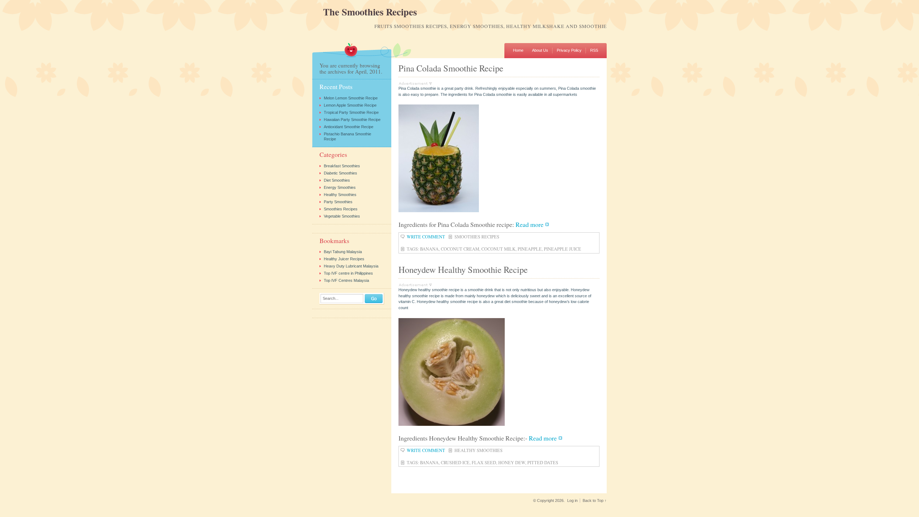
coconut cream (460, 249)
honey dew (511, 462)
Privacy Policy (569, 50)
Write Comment (426, 236)
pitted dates (542, 462)
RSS (594, 50)
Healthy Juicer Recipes (344, 259)
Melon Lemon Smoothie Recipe (351, 98)
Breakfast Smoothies (342, 166)
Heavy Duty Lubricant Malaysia (351, 266)
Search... (331, 299)
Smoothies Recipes (476, 236)
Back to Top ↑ (595, 500)
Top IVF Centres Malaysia (346, 280)
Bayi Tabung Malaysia (343, 252)
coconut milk (498, 249)
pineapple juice (562, 249)
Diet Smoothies (337, 180)
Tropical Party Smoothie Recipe (351, 112)
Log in (572, 500)
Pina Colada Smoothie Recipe (450, 68)
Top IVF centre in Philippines (348, 273)
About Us (540, 50)
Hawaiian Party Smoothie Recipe (352, 119)
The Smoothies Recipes (370, 12)
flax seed (484, 462)
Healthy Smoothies (478, 450)
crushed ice (455, 462)
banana (429, 249)
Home (518, 50)
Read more (530, 224)
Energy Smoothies (340, 187)
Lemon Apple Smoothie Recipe (350, 105)
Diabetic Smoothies (340, 173)
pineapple (530, 249)
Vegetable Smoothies (342, 216)
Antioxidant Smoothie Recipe (348, 127)
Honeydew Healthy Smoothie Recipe (463, 269)
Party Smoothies (338, 202)
